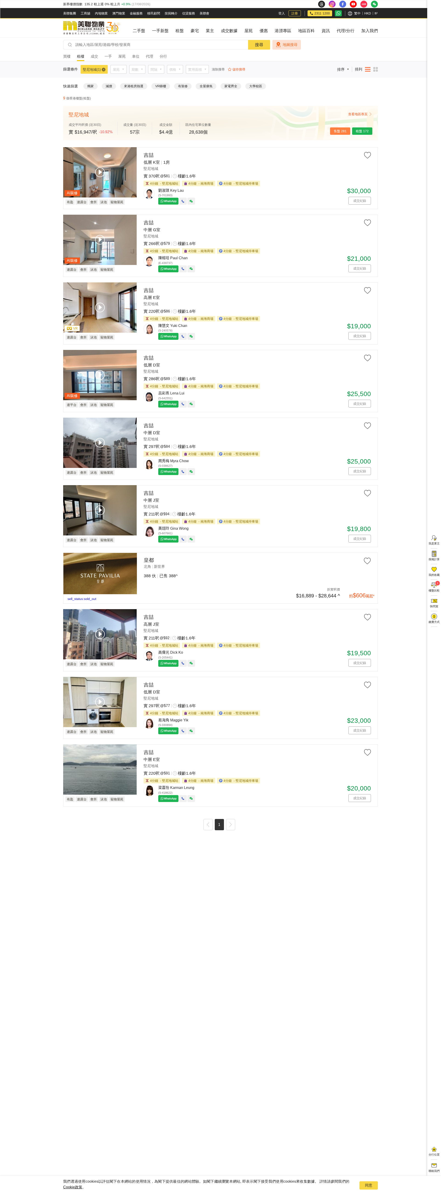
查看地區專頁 (358, 114)
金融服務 (136, 13)
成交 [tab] (94, 56)
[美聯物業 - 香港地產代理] (91, 28)
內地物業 (101, 13)
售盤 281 (340, 131)
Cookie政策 (72, 1187)
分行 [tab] (163, 56)
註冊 (294, 13)
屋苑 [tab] (122, 56)
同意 (368, 1185)
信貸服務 (188, 13)
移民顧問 (153, 13)
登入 (281, 13)
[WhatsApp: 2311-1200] (338, 13)
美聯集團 (69, 13)
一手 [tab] (108, 56)
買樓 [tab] (67, 56)
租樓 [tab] (80, 56)
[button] (208, 825)
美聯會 (204, 13)
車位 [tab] (135, 56)
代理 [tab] (149, 56)
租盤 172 (362, 131)
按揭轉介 (171, 13)
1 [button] (219, 825)
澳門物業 (118, 13)
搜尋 (259, 44)
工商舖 (85, 13)
